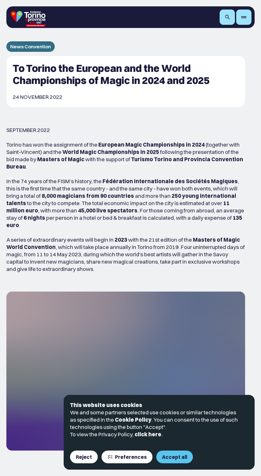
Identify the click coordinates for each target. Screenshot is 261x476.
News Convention (30, 46)
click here (148, 434)
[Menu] (243, 17)
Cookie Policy (133, 419)
